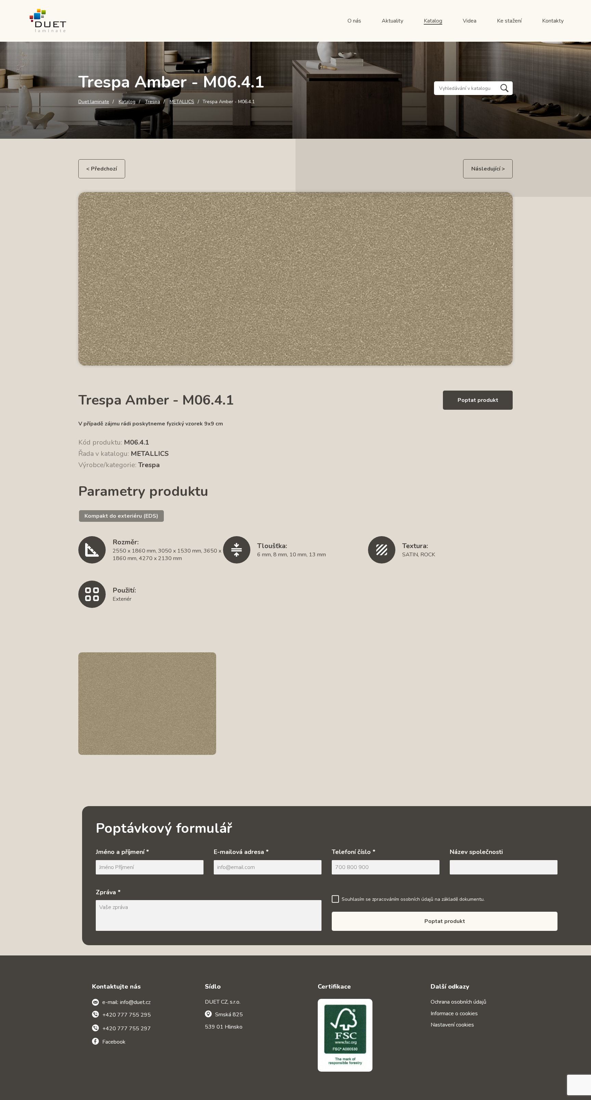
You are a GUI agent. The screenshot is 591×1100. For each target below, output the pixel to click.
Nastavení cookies (452, 1025)
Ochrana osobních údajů (458, 1002)
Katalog (433, 21)
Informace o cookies (454, 1013)
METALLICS (182, 102)
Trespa (152, 102)
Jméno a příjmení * (122, 852)
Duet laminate (93, 102)
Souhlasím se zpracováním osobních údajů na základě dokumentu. (413, 899)
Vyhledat (504, 88)
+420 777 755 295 (126, 1015)
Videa (469, 21)
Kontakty (553, 21)
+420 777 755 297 (126, 1029)
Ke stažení (509, 21)
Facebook (114, 1042)
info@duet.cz (135, 1002)
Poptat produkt (478, 400)
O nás (354, 21)
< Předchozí (101, 169)
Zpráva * (108, 892)
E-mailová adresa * (241, 852)
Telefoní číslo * (354, 852)
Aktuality (392, 21)
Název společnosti (476, 852)
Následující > (488, 169)
